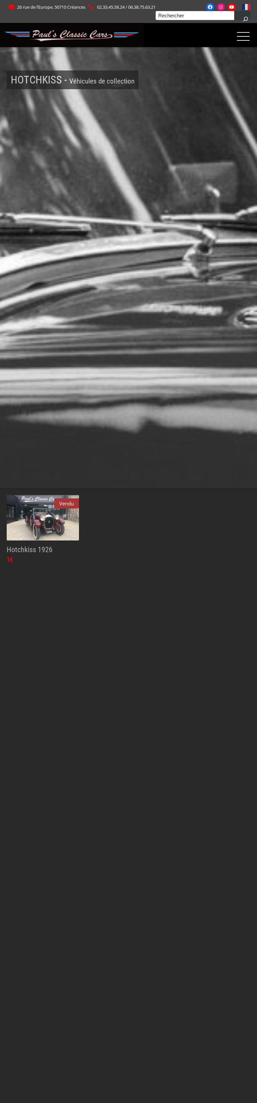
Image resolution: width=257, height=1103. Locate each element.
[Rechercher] (242, 15)
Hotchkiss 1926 (30, 549)
